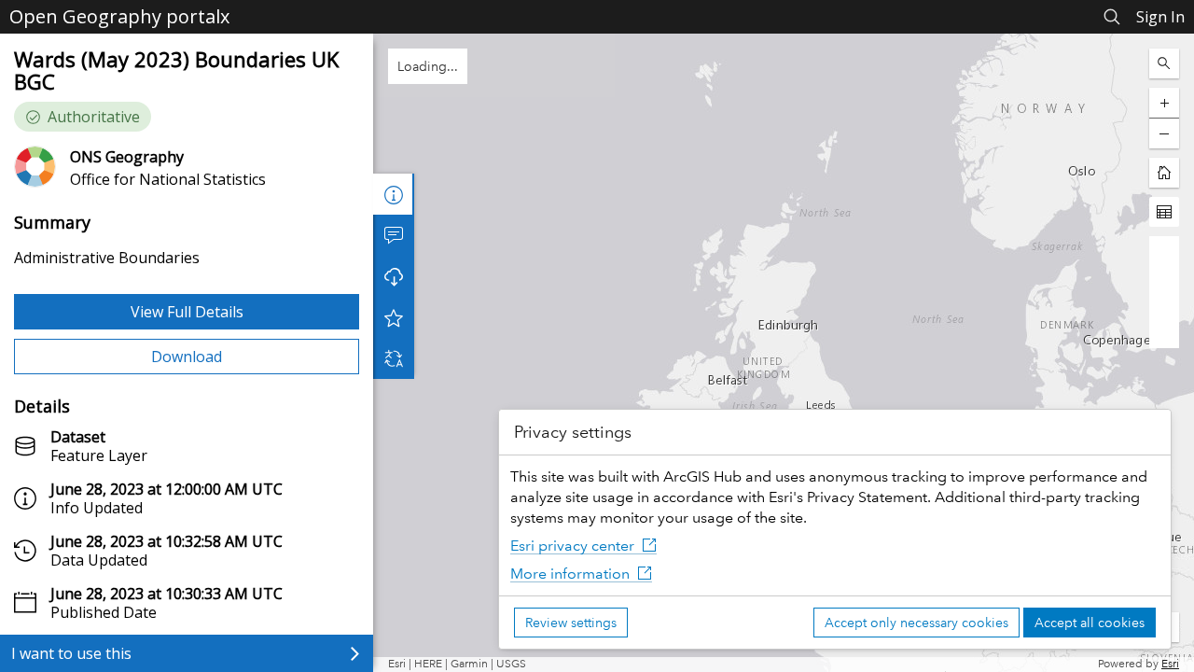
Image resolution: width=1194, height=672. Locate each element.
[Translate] (393, 358)
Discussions (393, 235)
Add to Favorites (393, 317)
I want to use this (71, 653)
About (393, 194)
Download (186, 356)
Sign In (1160, 17)
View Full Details (187, 311)
